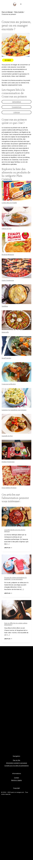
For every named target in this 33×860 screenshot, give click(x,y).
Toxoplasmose (16, 107)
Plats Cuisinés (19, 12)
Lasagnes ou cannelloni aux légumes (14, 410)
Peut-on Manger (7, 12)
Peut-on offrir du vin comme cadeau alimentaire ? (15, 624)
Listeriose (16, 112)
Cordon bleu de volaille (9, 203)
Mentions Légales (16, 780)
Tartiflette (5, 306)
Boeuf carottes (6, 358)
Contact (16, 777)
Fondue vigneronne (8, 462)
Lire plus (8, 547)
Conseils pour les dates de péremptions (16, 765)
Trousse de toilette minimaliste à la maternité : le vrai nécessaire (15, 578)
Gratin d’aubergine (8, 280)
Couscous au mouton (9, 384)
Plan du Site (16, 760)
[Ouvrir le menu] (21, 4)
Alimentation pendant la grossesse (16, 763)
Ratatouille (5, 332)
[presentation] (16, 190)
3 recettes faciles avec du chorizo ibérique (14, 530)
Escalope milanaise (8, 254)
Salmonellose (16, 102)
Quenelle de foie (7, 436)
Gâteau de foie (6, 229)
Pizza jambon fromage (9, 488)
